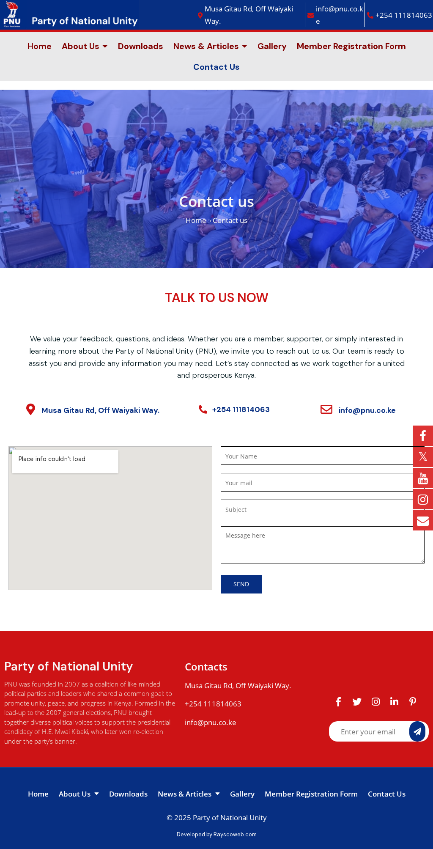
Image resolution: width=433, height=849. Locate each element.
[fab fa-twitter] (357, 701)
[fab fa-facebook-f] (338, 701)
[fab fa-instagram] (375, 701)
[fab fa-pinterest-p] (413, 701)
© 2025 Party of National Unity (217, 817)
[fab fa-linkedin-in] (394, 701)
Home (196, 220)
